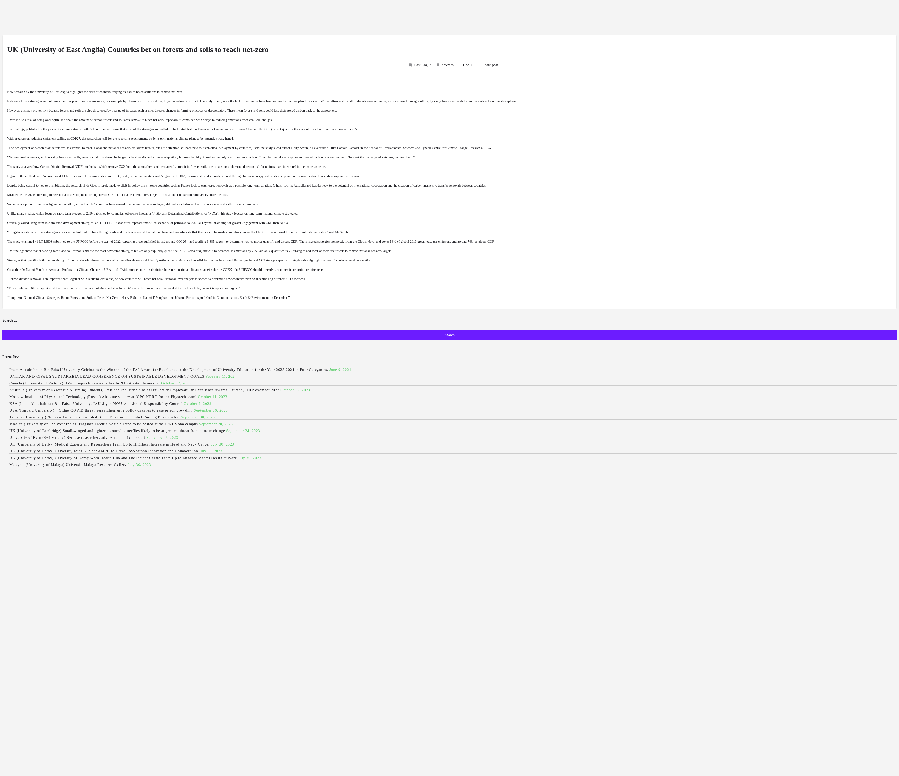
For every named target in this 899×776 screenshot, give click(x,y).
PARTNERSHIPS (857, 18)
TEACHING (674, 18)
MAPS (829, 18)
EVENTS (784, 18)
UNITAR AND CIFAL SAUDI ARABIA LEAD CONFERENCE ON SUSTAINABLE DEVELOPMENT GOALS (106, 376)
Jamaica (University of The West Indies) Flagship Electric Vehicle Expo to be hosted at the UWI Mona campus (103, 424)
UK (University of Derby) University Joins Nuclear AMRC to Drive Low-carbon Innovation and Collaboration (103, 451)
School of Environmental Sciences (391, 148)
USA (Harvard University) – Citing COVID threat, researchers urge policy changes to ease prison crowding (101, 410)
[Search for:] (449, 320)
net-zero (448, 65)
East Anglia (422, 65)
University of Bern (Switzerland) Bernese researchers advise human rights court (77, 437)
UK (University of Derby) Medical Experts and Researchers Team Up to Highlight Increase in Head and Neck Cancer (109, 444)
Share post (490, 65)
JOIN (618, 18)
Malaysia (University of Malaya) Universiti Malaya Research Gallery (68, 465)
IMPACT (808, 18)
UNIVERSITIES (644, 18)
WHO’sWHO (758, 18)
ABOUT (598, 18)
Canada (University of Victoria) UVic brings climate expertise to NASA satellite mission (84, 383)
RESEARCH (702, 18)
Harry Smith (299, 148)
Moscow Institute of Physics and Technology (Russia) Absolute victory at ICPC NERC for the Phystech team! (103, 397)
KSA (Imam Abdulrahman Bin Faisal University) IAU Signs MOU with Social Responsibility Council (96, 404)
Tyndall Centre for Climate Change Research (450, 148)
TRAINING (884, 18)
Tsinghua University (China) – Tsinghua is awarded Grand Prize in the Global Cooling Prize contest (94, 417)
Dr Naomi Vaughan (34, 269)
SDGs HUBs (730, 18)
